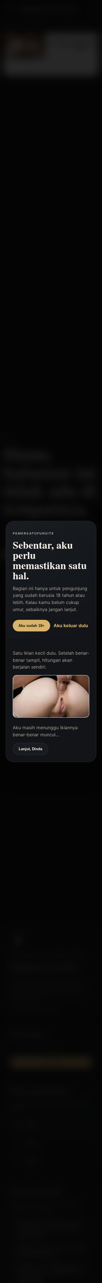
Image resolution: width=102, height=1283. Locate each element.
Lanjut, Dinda (30, 749)
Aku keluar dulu (71, 625)
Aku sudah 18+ (31, 626)
